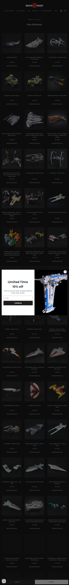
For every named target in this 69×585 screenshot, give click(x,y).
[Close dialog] (65, 271)
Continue (18, 303)
